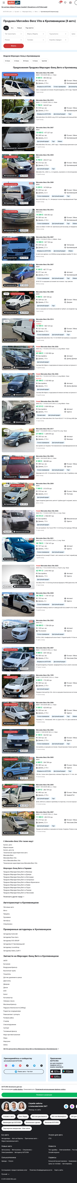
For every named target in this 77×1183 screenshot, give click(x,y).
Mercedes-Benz (8, 855)
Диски (5, 987)
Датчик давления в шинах (12, 977)
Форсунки (6, 1041)
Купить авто (7, 845)
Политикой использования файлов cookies (50, 1089)
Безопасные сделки (33, 1122)
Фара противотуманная (11, 1035)
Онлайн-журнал (53, 1152)
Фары (5, 1038)
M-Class (26, 61)
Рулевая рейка (8, 1018)
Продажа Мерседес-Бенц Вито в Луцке (16, 887)
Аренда (4, 1161)
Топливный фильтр (10, 1031)
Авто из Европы (17, 1138)
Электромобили (7, 1152)
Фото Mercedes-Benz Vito (11, 860)
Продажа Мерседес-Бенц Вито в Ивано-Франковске (21, 882)
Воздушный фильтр (10, 967)
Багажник (6, 964)
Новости (52, 1146)
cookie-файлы (18, 1089)
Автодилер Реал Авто (10, 937)
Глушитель (7, 974)
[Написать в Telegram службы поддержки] (66, 1106)
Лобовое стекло (8, 1001)
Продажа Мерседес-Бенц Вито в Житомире (18, 877)
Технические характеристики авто (15, 853)
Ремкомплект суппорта (11, 1014)
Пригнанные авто (31, 1138)
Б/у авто (5, 1135)
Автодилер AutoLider (10, 934)
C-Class (16, 61)
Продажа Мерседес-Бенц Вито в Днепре (17, 874)
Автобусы (6, 921)
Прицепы (6, 914)
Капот (5, 994)
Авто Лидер (23, 1116)
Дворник (6, 984)
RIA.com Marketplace (59, 1116)
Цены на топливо (54, 1164)
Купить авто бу (8, 850)
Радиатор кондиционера (12, 1011)
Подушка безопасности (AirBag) (14, 1008)
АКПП (5, 961)
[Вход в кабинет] (70, 2)
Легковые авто (8, 907)
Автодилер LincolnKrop (11, 947)
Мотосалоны (16, 1150)
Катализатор (7, 998)
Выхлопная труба (9, 971)
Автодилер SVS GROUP (11, 941)
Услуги (10, 1161)
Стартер (6, 1021)
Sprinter (44, 61)
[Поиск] (60, 2)
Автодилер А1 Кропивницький (14, 944)
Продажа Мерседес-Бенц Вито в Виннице (17, 872)
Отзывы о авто (8, 1116)
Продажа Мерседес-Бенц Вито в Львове (17, 890)
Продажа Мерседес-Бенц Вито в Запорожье (18, 880)
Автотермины (67, 1164)
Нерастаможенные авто (10, 1141)
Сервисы (52, 1157)
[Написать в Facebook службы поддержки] (72, 1106)
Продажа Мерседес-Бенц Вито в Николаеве (18, 893)
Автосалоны (6, 1150)
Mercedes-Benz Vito (9, 858)
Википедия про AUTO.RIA (12, 1122)
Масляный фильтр (9, 1004)
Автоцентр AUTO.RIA (22, 1152)
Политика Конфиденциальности (41, 1170)
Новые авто (7, 1146)
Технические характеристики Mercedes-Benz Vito (20, 863)
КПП (4, 991)
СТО (49, 1138)
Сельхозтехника (9, 1157)
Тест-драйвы (52, 1150)
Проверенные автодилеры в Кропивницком (27, 929)
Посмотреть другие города (13, 897)
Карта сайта (58, 1170)
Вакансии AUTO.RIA (52, 1122)
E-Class (7, 61)
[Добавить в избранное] (65, 2)
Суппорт (6, 1028)
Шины (5, 1045)
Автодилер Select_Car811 (12, 951)
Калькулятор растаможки (57, 1161)
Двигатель (7, 981)
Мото (5, 910)
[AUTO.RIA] (14, 2)
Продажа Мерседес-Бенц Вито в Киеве (16, 885)
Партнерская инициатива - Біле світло (16, 1128)
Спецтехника (7, 924)
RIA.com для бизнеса (39, 1116)
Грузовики (7, 917)
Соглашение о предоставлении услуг (14, 1170)
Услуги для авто (55, 1135)
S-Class (35, 61)
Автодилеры (6, 1138)
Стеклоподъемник (9, 1024)
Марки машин (8, 847)
